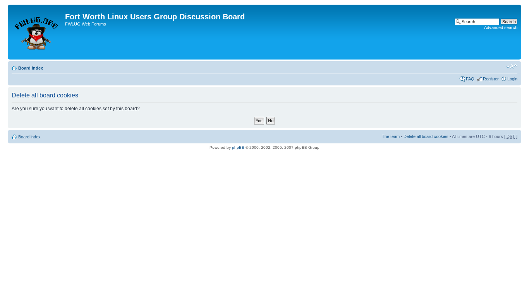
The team (391, 136)
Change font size (511, 66)
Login (512, 79)
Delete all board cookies (426, 136)
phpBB (238, 147)
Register (491, 79)
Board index (30, 68)
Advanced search (500, 27)
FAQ (470, 79)
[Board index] (37, 32)
